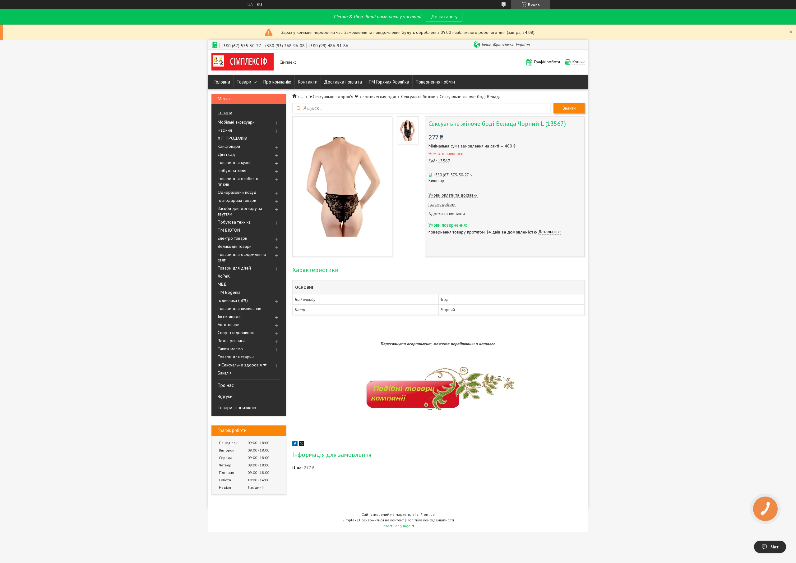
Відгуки (225, 396)
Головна (222, 81)
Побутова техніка (234, 222)
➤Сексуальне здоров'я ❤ (242, 365)
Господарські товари (237, 200)
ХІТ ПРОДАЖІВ (232, 138)
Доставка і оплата (343, 81)
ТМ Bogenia (229, 292)
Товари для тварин (236, 357)
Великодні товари (235, 246)
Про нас (226, 385)
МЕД (222, 284)
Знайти (569, 108)
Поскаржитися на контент (381, 520)
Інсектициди (229, 316)
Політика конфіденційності (430, 520)
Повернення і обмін (435, 81)
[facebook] (295, 444)
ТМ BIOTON (229, 230)
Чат (775, 546)
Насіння (225, 130)
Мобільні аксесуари (236, 122)
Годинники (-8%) (233, 300)
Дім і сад (226, 154)
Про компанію (277, 81)
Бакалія (225, 373)
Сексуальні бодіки (418, 96)
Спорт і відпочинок (236, 332)
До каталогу (444, 16)
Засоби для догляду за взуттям (240, 211)
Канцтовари (229, 146)
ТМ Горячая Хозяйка (388, 81)
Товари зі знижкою (237, 408)
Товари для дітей (234, 268)
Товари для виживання (239, 308)
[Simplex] (242, 62)
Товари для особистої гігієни (239, 181)
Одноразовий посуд (237, 192)
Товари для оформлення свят (242, 257)
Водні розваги (231, 340)
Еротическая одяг (379, 96)
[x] (301, 444)
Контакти (307, 81)
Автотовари (228, 324)
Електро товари (232, 238)
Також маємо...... (234, 349)
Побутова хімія (232, 170)
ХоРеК (224, 276)
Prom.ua (427, 514)
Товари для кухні (234, 162)
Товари (244, 81)
